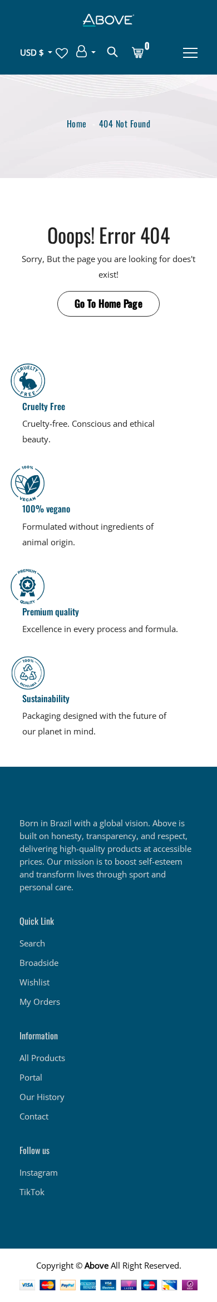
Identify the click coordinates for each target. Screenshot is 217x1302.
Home (77, 123)
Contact (33, 1116)
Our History (42, 1096)
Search (32, 943)
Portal (30, 1077)
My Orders (39, 1001)
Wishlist (34, 982)
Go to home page (108, 303)
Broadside (38, 962)
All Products (42, 1057)
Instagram (38, 1172)
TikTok (32, 1191)
